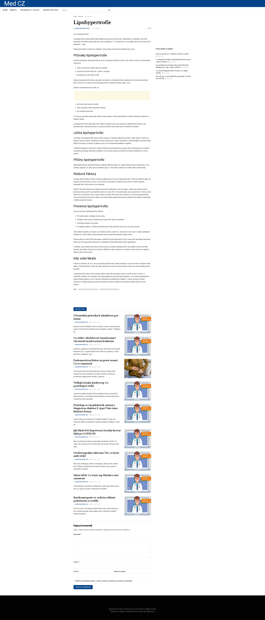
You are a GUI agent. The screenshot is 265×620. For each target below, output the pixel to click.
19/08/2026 (185, 67)
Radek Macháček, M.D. (82, 28)
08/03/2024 (93, 415)
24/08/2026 (160, 56)
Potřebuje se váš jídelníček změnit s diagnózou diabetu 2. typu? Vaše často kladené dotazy (95, 408)
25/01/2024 (93, 481)
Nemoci (13, 10)
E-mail (76, 571)
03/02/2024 (93, 459)
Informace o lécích (29, 10)
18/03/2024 (93, 344)
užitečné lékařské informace (109, 289)
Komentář (77, 534)
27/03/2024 (93, 322)
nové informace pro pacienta (87, 289)
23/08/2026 (172, 62)
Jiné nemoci (88, 16)
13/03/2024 (93, 367)
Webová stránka (119, 571)
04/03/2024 (93, 437)
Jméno (76, 562)
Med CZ (14, 3)
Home (5, 10)
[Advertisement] (112, 95)
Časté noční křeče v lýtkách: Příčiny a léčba (172, 54)
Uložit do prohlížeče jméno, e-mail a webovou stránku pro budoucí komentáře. (104, 581)
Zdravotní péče (50, 10)
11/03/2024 (93, 389)
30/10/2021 (96, 28)
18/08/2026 (166, 73)
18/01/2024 (93, 504)
